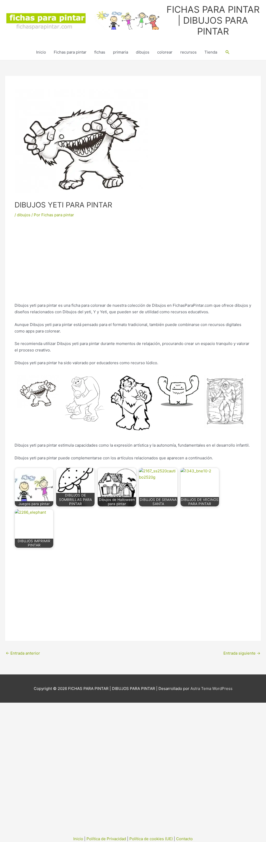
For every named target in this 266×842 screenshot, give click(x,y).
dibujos (142, 52)
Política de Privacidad (106, 838)
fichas (99, 52)
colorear (164, 52)
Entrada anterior (23, 653)
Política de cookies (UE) (151, 838)
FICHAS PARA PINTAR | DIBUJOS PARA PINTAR (213, 20)
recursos (188, 52)
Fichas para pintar (70, 52)
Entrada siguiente (241, 653)
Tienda (210, 52)
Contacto (184, 838)
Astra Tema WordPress (211, 688)
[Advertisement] (133, 263)
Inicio (41, 52)
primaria (120, 52)
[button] (227, 52)
